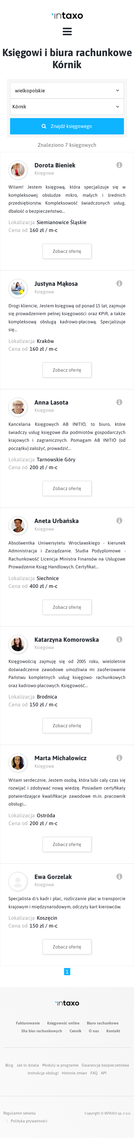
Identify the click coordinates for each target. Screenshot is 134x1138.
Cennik (75, 1031)
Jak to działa (28, 1065)
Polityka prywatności (29, 1121)
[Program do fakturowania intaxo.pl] (67, 15)
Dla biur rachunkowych (41, 1031)
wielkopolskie (30, 90)
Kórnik (19, 106)
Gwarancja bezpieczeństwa (105, 1065)
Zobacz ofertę (67, 251)
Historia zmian (74, 1073)
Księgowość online (63, 1023)
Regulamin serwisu (19, 1113)
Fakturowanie (28, 1023)
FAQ (94, 1073)
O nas (94, 1031)
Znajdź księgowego (70, 126)
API (103, 1073)
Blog (9, 1065)
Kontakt (113, 1031)
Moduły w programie (60, 1065)
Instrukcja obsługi (43, 1073)
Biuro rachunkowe (102, 1023)
